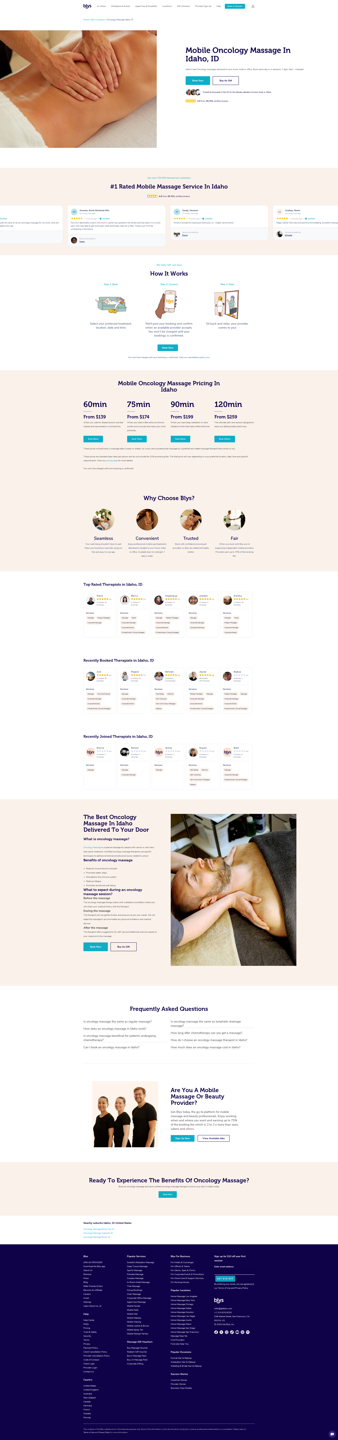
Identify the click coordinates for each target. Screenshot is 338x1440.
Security (87, 1336)
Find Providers (177, 1340)
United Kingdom (91, 1389)
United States (89, 1385)
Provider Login (90, 1367)
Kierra (100, 748)
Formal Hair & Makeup (181, 1358)
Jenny (168, 748)
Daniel (135, 748)
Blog (85, 1282)
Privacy (86, 1343)
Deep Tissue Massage (137, 1266)
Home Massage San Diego (183, 1328)
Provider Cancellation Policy (96, 1355)
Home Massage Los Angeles (184, 1296)
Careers (87, 1294)
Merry (134, 596)
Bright (185, 238)
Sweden (87, 1413)
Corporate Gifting (135, 1363)
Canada (86, 1401)
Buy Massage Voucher (137, 1347)
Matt (236, 748)
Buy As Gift (226, 80)
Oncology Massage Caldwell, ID (98, 1233)
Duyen (203, 748)
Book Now (197, 80)
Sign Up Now (182, 1138)
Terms (86, 1340)
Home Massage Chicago (182, 1304)
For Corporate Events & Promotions (187, 1274)
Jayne (202, 672)
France (86, 1409)
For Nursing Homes (180, 1282)
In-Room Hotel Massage (138, 1282)
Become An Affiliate (92, 1290)
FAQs (86, 1324)
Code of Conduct (91, 1359)
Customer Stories (179, 1380)
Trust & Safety (90, 1332)
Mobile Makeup (134, 1317)
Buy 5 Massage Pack (136, 1355)
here (208, 357)
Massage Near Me (179, 1336)
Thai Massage (133, 1286)
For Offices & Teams (180, 1266)
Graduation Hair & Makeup (183, 1362)
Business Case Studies (181, 1388)
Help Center (89, 1320)
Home (86, 19)
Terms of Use (224, 1288)
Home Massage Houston (182, 1312)
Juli (99, 672)
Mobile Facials (133, 1306)
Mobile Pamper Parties (137, 1333)
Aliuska (83, 235)
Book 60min (93, 439)
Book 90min (180, 439)
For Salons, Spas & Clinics (183, 1270)
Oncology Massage (92, 847)
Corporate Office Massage (139, 1298)
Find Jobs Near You (180, 1343)
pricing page (112, 460)
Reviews (87, 1274)
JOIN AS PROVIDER (92, 1262)
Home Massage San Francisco (185, 1332)
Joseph (203, 596)
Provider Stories (178, 1384)
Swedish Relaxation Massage (140, 1262)
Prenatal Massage (135, 1274)
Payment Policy (90, 1347)
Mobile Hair (132, 1314)
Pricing (86, 1328)
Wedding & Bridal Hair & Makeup (186, 1366)
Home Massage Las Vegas (183, 1316)
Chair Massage (134, 1294)
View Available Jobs (214, 1138)
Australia (87, 1393)
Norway (87, 1417)
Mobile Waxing (134, 1321)
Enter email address (224, 1266)
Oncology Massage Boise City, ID (98, 1229)
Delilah (169, 672)
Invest (86, 1298)
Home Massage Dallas (181, 1308)
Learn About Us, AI (92, 1306)
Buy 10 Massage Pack (137, 1359)
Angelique (171, 596)
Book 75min (137, 439)
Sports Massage (134, 1270)
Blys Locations (98, 19)
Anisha (238, 596)
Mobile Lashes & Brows (138, 1325)
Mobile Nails (133, 1310)
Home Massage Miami (181, 1324)
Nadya (237, 672)
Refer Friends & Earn (93, 1286)
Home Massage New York (183, 1300)
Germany (87, 1405)
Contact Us (88, 1371)
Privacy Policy (241, 1288)
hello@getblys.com (223, 1308)
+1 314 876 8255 (223, 1312)
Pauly (287, 235)
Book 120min (224, 439)
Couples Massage (135, 1278)
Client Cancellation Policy (95, 1351)
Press (86, 1278)
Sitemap (87, 1302)
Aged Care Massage (136, 1302)
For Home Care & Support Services (187, 1278)
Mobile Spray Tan (135, 1329)
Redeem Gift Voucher (137, 1351)
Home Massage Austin (181, 1320)
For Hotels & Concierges (182, 1262)
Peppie (135, 672)
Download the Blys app (94, 1266)
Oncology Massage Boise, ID (96, 1237)
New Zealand (89, 1397)
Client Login (89, 1363)
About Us (87, 1270)
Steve (100, 596)
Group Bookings (134, 1290)
